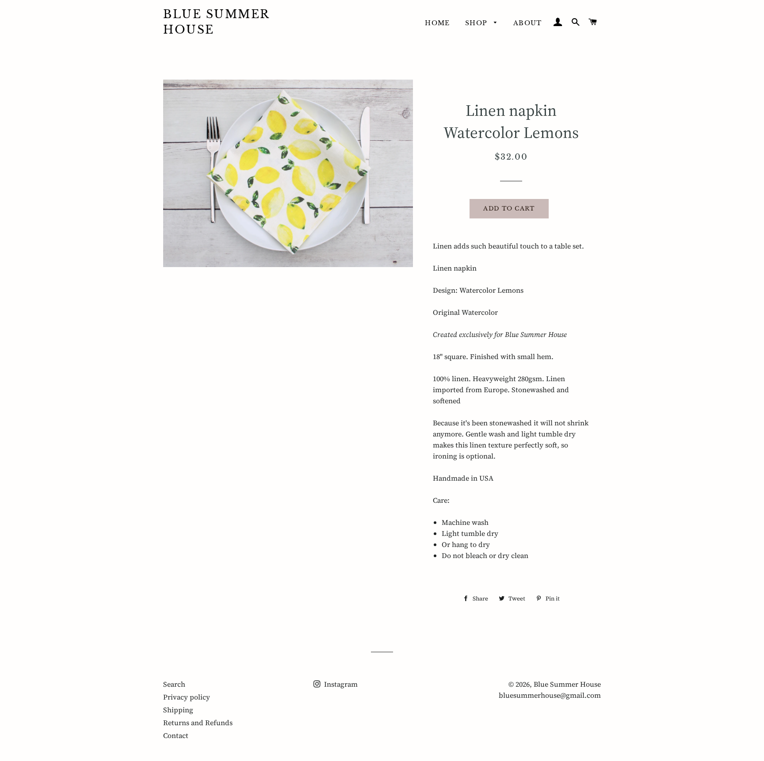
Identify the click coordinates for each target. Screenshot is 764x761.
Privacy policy (186, 697)
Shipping (178, 710)
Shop (477, 23)
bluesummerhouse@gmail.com (550, 695)
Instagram (340, 684)
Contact (175, 735)
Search (174, 684)
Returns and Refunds (198, 722)
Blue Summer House (216, 22)
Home (437, 23)
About (527, 23)
